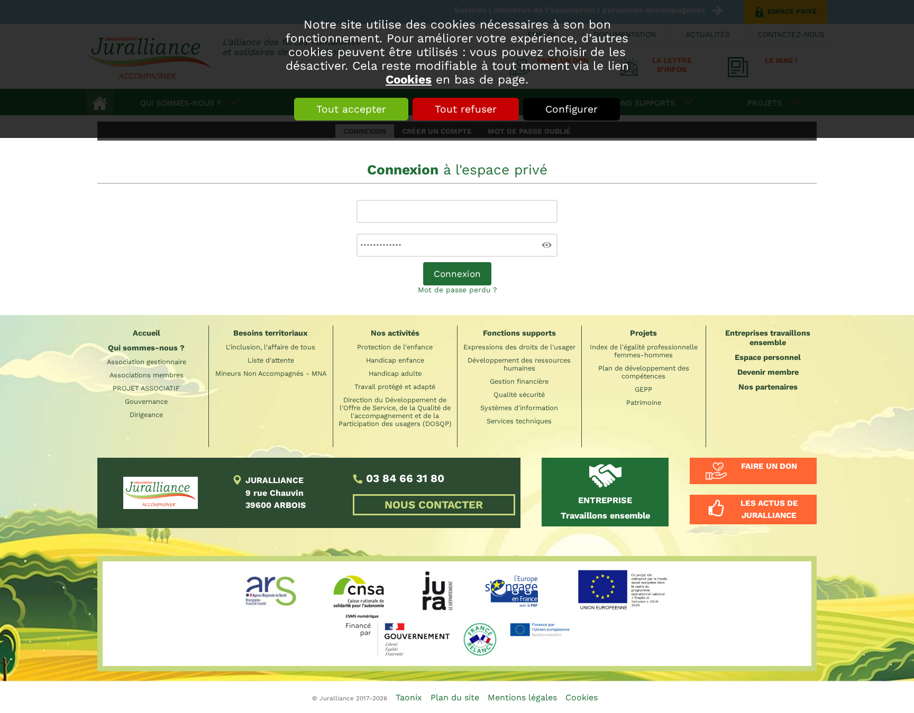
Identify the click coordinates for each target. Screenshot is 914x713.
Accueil (146, 333)
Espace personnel (768, 357)
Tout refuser (466, 109)
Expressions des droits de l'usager (519, 347)
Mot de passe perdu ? (457, 289)
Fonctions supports (519, 333)
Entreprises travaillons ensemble (767, 337)
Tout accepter (351, 109)
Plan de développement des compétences (643, 372)
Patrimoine (643, 402)
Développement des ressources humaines (519, 364)
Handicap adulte (395, 373)
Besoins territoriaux (270, 333)
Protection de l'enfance (395, 347)
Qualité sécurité (519, 395)
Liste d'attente (271, 360)
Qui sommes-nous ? (146, 348)
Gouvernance (146, 401)
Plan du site (455, 697)
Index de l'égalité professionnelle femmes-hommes (644, 351)
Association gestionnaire (146, 362)
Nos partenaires (768, 387)
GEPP (643, 389)
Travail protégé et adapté (394, 387)
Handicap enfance (395, 360)
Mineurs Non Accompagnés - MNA (270, 373)
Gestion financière (519, 381)
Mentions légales (522, 697)
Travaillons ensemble (605, 508)
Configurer (571, 109)
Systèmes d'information (519, 408)
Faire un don (769, 466)
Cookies (409, 79)
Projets (643, 333)
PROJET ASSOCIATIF (146, 388)
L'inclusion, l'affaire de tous (270, 347)
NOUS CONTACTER (434, 504)
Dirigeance (146, 415)
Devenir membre (768, 372)
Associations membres (146, 375)
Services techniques (519, 421)
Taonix (409, 697)
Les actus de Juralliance (769, 509)
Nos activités (395, 333)
